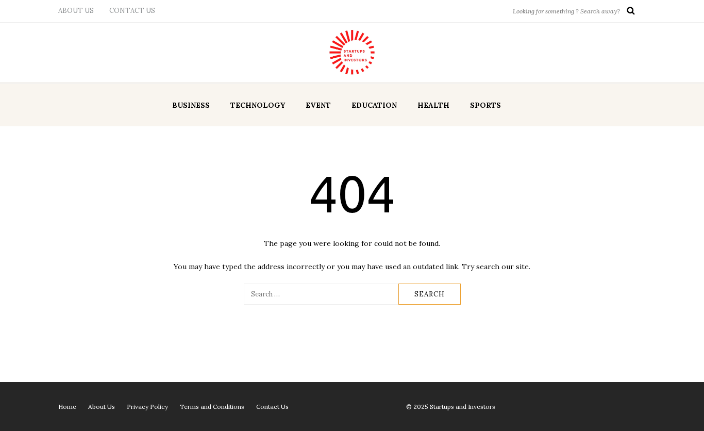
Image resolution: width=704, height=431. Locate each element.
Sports (485, 105)
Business (191, 105)
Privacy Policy (147, 406)
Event (318, 105)
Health (433, 105)
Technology (257, 105)
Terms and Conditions (212, 406)
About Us (76, 10)
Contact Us (132, 10)
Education (374, 105)
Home (67, 406)
